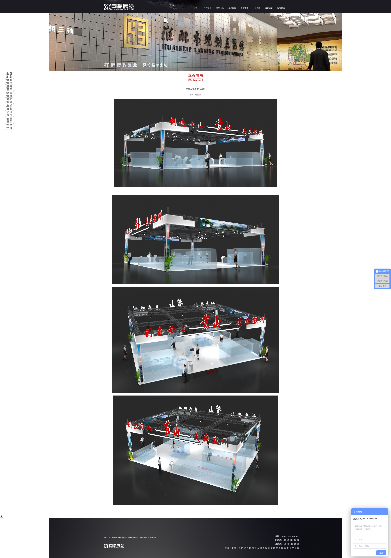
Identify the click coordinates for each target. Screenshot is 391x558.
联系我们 (281, 8)
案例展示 (232, 8)
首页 (195, 8)
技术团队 (256, 8)
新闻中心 (220, 8)
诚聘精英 (268, 8)
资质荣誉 (244, 8)
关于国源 (207, 8)
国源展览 (143, 7)
